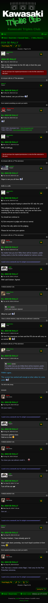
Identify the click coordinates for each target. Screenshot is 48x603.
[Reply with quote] (41, 54)
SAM (10, 267)
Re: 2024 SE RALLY (9, 90)
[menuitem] (3, 34)
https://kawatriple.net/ (27, 128)
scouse (11, 166)
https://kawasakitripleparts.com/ (22, 130)
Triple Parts (10, 108)
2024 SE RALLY (9, 42)
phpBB (17, 598)
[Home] (24, 14)
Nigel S (3, 83)
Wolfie (8, 240)
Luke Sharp (9, 292)
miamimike (9, 52)
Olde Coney (9, 349)
